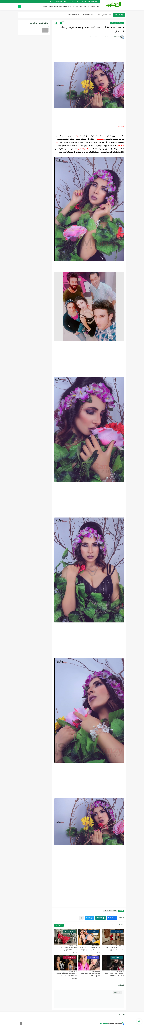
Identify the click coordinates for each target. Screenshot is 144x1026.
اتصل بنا (71, 1)
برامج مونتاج (58, 6)
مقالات (93, 6)
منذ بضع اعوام (119, 945)
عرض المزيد (59, 925)
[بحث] (19, 6)
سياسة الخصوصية (61, 1)
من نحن (51, 1)
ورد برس (75, 6)
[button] (112, 918)
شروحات (86, 6)
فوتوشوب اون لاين (81, 1)
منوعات (45, 6)
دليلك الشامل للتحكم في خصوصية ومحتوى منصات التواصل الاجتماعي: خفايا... (86, 14)
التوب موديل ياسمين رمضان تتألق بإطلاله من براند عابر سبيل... (67, 950)
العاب (51, 6)
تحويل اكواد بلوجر (92, 1)
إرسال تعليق (117, 992)
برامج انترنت (67, 6)
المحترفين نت (104, 1023)
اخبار (98, 6)
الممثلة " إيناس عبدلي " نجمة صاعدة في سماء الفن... (114, 975)
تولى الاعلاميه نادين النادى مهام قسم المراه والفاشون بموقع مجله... (90, 950)
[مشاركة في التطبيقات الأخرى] (81, 918)
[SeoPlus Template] (123, 1023)
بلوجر (80, 6)
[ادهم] (21, 1023)
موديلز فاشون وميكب (117, 23)
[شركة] (45, 30)
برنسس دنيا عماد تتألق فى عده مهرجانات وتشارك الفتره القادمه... (66, 976)
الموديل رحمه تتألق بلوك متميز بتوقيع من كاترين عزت (90, 975)
